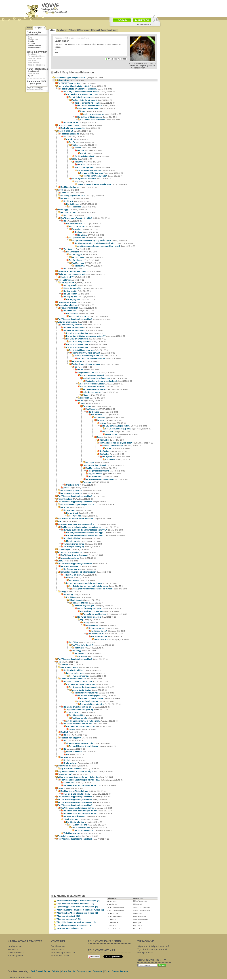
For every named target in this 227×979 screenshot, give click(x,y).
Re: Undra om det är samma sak (85, 681)
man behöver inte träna (95, 701)
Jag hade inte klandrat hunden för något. (85, 771)
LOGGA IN (122, 20)
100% (82, 159)
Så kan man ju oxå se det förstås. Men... (102, 184)
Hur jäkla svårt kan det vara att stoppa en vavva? (93, 530)
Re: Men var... (86, 263)
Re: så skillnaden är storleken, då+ (92, 746)
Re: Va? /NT (116, 432)
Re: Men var (89, 266)
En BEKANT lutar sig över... (77, 83)
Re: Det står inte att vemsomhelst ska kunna (96, 586)
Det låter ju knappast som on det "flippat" (89, 92)
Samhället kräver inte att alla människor (86, 572)
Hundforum (33, 35)
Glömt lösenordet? (144, 24)
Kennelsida (13, 949)
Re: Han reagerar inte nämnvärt (107, 479)
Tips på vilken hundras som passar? (74, 925)
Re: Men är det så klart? (82, 670)
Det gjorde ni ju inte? (82, 538)
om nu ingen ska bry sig (82, 547)
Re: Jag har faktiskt (79, 308)
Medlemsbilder (34, 46)
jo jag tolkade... (121, 434)
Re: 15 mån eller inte (84, 822)
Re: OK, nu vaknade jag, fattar (128, 429)
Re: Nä (88, 370)
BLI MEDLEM (142, 20)
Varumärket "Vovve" (60, 955)
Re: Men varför (103, 477)
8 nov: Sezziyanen (139, 916)
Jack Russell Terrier (40, 971)
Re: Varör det (77, 510)
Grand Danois (68, 971)
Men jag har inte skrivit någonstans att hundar (99, 589)
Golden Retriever (120, 971)
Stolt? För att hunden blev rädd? (79, 271)
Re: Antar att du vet (79, 569)
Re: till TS (72, 193)
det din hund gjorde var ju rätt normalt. (92, 721)
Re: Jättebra (109, 417)
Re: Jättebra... (106, 415)
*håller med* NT (75, 277)
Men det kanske (83, 541)
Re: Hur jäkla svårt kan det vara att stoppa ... (93, 533)
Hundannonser (15, 946)
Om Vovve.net (58, 946)
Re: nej (93, 623)
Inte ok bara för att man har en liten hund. (84, 519)
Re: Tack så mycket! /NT (88, 316)
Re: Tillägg (76, 594)
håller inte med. (84, 600)
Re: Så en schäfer (86, 715)
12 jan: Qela (137, 926)
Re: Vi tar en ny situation (81, 325)
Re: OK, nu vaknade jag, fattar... (124, 426)
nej (90, 620)
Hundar (31, 41)
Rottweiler (98, 971)
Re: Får (77, 139)
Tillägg (71, 592)
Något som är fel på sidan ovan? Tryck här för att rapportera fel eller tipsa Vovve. (153, 949)
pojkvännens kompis (100, 392)
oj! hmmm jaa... (73, 549)
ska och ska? (77, 783)
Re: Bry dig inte (80, 300)
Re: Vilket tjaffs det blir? (93, 645)
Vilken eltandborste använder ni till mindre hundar (80, 910)
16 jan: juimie (137, 904)
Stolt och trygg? (73, 774)
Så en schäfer (80, 712)
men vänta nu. (101, 625)
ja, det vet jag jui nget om (102, 114)
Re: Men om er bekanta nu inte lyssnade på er (89, 527)
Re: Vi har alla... (78, 311)
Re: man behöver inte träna (100, 704)
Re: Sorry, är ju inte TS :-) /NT (82, 195)
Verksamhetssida (16, 952)
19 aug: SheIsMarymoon (142, 907)
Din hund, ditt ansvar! (74, 302)
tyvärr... (113, 423)
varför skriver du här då (82, 544)
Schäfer (55, 971)
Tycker (109, 437)
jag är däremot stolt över (80, 769)
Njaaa (94, 395)
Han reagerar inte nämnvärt (103, 465)
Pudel (107, 971)
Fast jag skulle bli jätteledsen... (87, 794)
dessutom (92, 398)
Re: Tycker (112, 440)
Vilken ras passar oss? (69, 919)
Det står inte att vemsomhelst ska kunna (91, 583)
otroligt (82, 729)
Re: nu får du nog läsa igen (99, 609)
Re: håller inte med (87, 603)
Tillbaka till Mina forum (79, 30)
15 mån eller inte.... (81, 819)
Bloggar (31, 43)
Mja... (67, 521)
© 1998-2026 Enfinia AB (19, 977)
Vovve (29, 28)
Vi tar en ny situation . (75, 322)
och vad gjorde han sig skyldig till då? (126, 443)
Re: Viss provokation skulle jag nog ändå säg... (104, 243)
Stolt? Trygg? (72, 210)
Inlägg (52, 30)
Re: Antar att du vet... (79, 566)
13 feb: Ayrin (137, 913)
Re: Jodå (86, 232)
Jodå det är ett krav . (80, 575)
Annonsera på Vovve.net (63, 952)
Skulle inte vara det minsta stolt (81, 274)
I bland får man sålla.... (83, 288)
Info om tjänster (15, 955)
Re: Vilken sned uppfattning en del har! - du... (92, 780)
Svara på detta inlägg (117, 59)
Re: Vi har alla (80, 314)
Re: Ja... (117, 448)
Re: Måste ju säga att (77, 134)
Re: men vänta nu (103, 628)
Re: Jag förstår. (71, 280)
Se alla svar (62, 30)
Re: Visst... (90, 235)
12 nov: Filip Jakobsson (141, 910)
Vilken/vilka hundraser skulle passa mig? (76, 922)
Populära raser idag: (18, 971)
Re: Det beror (82, 207)
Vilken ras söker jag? (68, 916)
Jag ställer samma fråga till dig (87, 710)
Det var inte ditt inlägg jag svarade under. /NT (95, 336)
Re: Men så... (75, 198)
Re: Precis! (85, 361)
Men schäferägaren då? (92, 167)
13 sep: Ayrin (137, 929)
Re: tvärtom (82, 580)
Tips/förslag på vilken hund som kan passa (77, 907)
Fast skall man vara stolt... (78, 836)
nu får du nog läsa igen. (94, 606)
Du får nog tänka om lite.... (80, 125)
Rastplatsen (39, 28)
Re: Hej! (72, 665)
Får (74, 137)
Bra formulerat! (80, 763)
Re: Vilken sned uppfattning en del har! (84, 319)
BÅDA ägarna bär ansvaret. (91, 179)
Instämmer (89, 648)
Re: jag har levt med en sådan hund (109, 381)
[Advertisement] (131, 8)
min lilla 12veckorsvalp (121, 446)
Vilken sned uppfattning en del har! (79, 78)
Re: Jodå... (85, 229)
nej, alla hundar (104, 474)
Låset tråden (71, 80)
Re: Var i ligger (81, 252)
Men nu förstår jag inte (89, 690)
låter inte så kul (73, 766)
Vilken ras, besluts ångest (70, 928)
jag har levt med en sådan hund (105, 378)
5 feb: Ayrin (137, 923)
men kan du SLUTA (111, 639)
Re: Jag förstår (76, 283)
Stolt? (68, 561)
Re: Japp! (97, 406)
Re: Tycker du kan (84, 226)
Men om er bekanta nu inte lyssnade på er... (87, 524)
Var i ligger (76, 249)
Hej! (68, 662)
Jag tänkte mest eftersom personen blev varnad (106, 246)
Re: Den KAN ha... (80, 123)
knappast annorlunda (78, 558)
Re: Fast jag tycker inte (87, 676)
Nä (83, 367)
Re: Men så (75, 201)
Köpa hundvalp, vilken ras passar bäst (75, 904)
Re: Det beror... (81, 204)
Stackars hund (81, 485)
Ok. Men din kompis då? (92, 156)
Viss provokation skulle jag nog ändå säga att (99, 240)
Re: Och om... (100, 409)
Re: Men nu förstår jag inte (94, 693)
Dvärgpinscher (84, 971)
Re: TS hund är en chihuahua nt (82, 555)
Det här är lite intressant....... (89, 97)
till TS (68, 190)
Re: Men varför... (101, 468)
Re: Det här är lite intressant (92, 100)
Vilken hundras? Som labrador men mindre (77, 913)
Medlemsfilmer (34, 48)
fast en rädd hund (82, 752)
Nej (84, 182)
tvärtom (78, 578)
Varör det (72, 507)
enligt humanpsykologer (96, 108)
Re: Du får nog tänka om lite (80, 128)
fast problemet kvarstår (96, 372)
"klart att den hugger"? (79, 738)
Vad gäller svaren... (82, 833)
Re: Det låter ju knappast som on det (89, 94)
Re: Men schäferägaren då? (97, 170)
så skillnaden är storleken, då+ (87, 743)
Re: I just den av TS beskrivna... (83, 791)
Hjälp (30, 76)
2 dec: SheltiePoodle (140, 919)
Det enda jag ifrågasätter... (84, 816)
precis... (76, 488)
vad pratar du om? (108, 631)
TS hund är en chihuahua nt (78, 552)
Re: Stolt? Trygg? (78, 212)
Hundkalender (34, 71)
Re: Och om (103, 412)
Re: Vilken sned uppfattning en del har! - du (89, 785)
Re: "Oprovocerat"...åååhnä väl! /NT (85, 218)
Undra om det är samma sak (81, 679)
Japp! (90, 403)
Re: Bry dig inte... (79, 297)
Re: (72, 221)
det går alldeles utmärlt (106, 471)
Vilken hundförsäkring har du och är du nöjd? (78, 901)
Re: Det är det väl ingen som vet (93, 353)
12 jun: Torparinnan (140, 901)
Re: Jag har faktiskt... (76, 305)
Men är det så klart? (80, 667)
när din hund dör (75, 499)
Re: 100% (88, 162)
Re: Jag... (109, 420)
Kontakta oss (57, 949)
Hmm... (91, 111)
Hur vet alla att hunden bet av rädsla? (82, 86)
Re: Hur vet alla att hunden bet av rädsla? (86, 89)
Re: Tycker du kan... (83, 224)
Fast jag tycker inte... (85, 673)
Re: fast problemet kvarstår (101, 375)
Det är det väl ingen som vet (88, 350)
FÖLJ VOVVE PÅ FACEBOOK (105, 941)
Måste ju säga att (74, 131)
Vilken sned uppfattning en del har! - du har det (85, 777)
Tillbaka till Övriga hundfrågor (104, 30)
